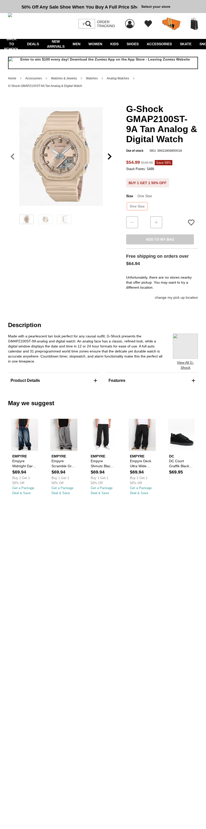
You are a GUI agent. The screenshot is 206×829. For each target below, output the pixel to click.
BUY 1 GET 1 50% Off (148, 183)
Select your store (155, 7)
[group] (72, 6)
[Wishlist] (148, 24)
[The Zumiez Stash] (171, 24)
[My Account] (129, 21)
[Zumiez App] (103, 63)
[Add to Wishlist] (191, 222)
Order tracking (106, 24)
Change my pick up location (176, 297)
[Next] (109, 156)
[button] (61, 156)
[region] (61, 165)
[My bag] (194, 23)
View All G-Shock (185, 365)
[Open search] (88, 24)
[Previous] (12, 156)
